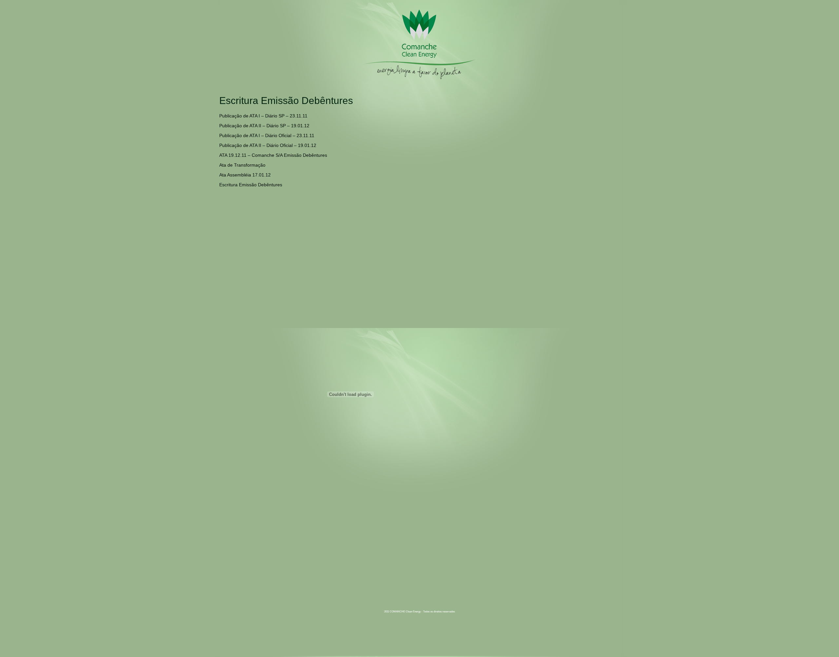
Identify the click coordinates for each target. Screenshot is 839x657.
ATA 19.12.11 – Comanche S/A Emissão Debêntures (273, 155)
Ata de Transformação (242, 165)
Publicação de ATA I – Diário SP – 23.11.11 (263, 115)
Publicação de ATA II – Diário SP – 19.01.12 (264, 125)
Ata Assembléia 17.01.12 (245, 174)
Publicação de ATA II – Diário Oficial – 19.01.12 (267, 145)
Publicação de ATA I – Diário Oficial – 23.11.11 (266, 135)
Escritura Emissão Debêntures (250, 184)
